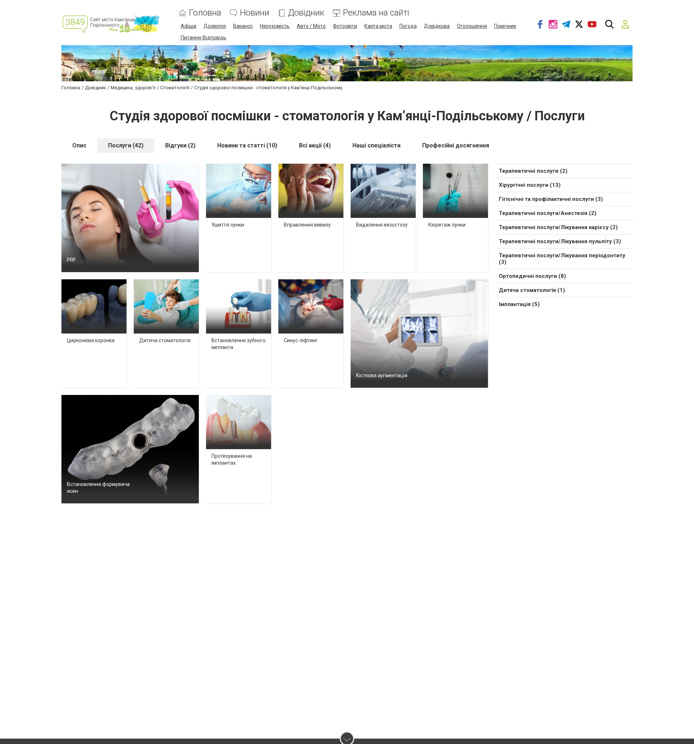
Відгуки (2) (180, 145)
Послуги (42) (125, 145)
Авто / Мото (311, 26)
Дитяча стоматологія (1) (532, 290)
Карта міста (378, 26)
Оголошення (472, 26)
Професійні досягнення (455, 145)
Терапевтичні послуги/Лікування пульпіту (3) (560, 241)
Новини (254, 13)
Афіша (188, 26)
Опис (79, 145)
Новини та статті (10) (247, 145)
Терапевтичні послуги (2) (533, 171)
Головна (205, 13)
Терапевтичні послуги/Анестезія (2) (547, 213)
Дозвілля (215, 26)
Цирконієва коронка (91, 340)
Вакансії (243, 26)
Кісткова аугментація (381, 375)
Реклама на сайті (376, 13)
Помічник (505, 26)
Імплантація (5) (519, 304)
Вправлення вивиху (307, 225)
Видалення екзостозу (382, 225)
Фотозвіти (345, 26)
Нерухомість (275, 26)
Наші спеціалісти (376, 145)
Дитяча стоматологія (164, 340)
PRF (71, 260)
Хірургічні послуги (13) (530, 185)
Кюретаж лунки (447, 225)
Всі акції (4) (315, 145)
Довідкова (437, 26)
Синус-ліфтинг (301, 340)
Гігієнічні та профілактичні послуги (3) (551, 199)
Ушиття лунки (227, 225)
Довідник (306, 13)
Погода (408, 26)
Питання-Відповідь (203, 37)
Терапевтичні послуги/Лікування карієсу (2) (558, 227)
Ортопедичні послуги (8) (532, 276)
